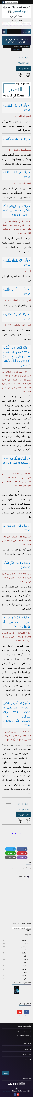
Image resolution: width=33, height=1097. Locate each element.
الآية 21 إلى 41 (23, 63)
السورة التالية (20, 74)
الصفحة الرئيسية (24, 46)
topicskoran (6, 1091)
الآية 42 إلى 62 (23, 68)
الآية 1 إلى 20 (23, 57)
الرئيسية (24, 31)
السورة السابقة (28, 74)
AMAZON (13, 20)
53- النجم (15, 46)
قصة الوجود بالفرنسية (23, 1035)
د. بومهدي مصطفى (23, 1031)
